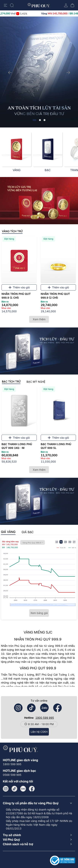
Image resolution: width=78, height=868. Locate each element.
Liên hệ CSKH (39, 731)
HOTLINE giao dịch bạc (19, 771)
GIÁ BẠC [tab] (28, 532)
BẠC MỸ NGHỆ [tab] (36, 381)
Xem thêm (39, 319)
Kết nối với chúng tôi (18, 781)
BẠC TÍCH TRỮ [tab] (11, 381)
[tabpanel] (39, 276)
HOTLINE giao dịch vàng (20, 760)
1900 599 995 (44, 717)
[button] (39, 803)
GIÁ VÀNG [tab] (8, 532)
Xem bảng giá (39, 613)
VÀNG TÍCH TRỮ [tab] (12, 231)
